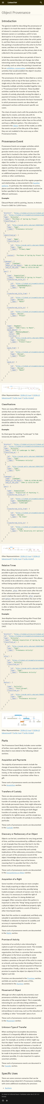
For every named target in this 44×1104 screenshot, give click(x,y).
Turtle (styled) (28, 398)
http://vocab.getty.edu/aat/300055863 (28, 225)
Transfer (8, 1066)
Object (15, 126)
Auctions (20, 984)
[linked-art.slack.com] (7, 1100)
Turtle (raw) (17, 398)
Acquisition (11, 785)
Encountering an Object (16, 873)
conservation (20, 68)
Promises (31, 978)
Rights (9, 933)
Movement (11, 1021)
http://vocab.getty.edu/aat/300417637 (28, 466)
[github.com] (3, 1100)
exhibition (10, 68)
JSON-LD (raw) (26, 395)
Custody (10, 828)
